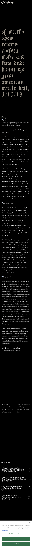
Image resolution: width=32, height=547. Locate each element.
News (12, 101)
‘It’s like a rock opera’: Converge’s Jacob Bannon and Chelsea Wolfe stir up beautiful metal (14, 479)
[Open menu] (30, 2)
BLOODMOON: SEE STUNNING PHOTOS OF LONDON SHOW (13, 470)
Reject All (16, 538)
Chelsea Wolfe (6, 123)
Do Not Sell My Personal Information (16, 534)
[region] (16, 533)
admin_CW (8, 101)
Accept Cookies (16, 543)
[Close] (30, 523)
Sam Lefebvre (16, 348)
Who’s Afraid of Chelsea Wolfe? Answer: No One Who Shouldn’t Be (11, 497)
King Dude (5, 137)
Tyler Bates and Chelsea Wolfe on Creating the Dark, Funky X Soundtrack (12, 488)
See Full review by (7, 348)
